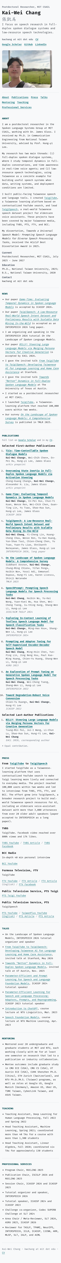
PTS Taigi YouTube (14, 895)
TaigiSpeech (10, 209)
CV (37, 39)
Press (34, 97)
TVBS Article (31, 843)
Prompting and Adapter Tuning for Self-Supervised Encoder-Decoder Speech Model (28, 645)
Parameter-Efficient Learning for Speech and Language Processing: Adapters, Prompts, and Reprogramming (30, 996)
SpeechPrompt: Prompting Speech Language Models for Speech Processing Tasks (32, 592)
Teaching (22, 102)
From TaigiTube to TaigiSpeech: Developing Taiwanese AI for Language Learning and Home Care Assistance (30, 950)
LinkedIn (40, 44)
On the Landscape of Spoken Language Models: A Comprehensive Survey (31, 418)
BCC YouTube (10, 863)
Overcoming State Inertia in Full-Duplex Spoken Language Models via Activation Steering (29, 474)
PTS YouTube (10, 913)
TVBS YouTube (10, 843)
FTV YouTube (10, 881)
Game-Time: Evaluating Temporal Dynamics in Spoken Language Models (30, 303)
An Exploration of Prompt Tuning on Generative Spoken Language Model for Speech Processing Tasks (31, 675)
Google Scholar (12, 44)
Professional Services (17, 107)
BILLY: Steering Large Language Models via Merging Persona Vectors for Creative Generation (29, 348)
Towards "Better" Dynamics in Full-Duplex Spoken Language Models (27, 381)
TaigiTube (50, 197)
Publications (20, 97)
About (5, 97)
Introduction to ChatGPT (21, 1008)
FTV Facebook (27, 884)
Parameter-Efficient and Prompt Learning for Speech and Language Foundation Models (27, 979)
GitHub (28, 44)
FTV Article (29, 881)
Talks (44, 97)
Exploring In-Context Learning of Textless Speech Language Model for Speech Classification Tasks (30, 622)
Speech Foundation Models (22, 1017)
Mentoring (8, 102)
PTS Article (26, 916)
